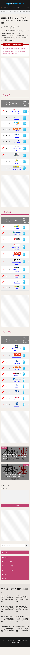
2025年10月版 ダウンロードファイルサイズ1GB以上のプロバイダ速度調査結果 (22, 619)
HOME (4, 11)
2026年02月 (14, 49)
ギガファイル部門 (12, 11)
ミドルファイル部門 (8, 566)
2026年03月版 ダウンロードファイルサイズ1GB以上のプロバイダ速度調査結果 (7, 598)
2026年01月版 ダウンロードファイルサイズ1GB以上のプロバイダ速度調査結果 (7, 608)
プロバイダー (6, 574)
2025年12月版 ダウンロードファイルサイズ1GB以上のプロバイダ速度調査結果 (22, 608)
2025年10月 (21, 51)
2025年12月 (6, 51)
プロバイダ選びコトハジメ (19, 8)
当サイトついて (7, 8)
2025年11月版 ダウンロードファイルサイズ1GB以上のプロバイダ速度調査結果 (7, 619)
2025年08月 (14, 53)
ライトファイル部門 (8, 570)
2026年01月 (21, 49)
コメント (4, 488)
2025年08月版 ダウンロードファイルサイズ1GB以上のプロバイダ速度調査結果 (22, 629)
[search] (27, 545)
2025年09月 (6, 53)
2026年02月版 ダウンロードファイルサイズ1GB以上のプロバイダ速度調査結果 (22, 598)
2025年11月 (14, 51)
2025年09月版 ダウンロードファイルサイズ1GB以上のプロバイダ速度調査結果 (7, 629)
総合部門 (5, 557)
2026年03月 (6, 49)
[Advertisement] (15, 73)
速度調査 (13, 28)
